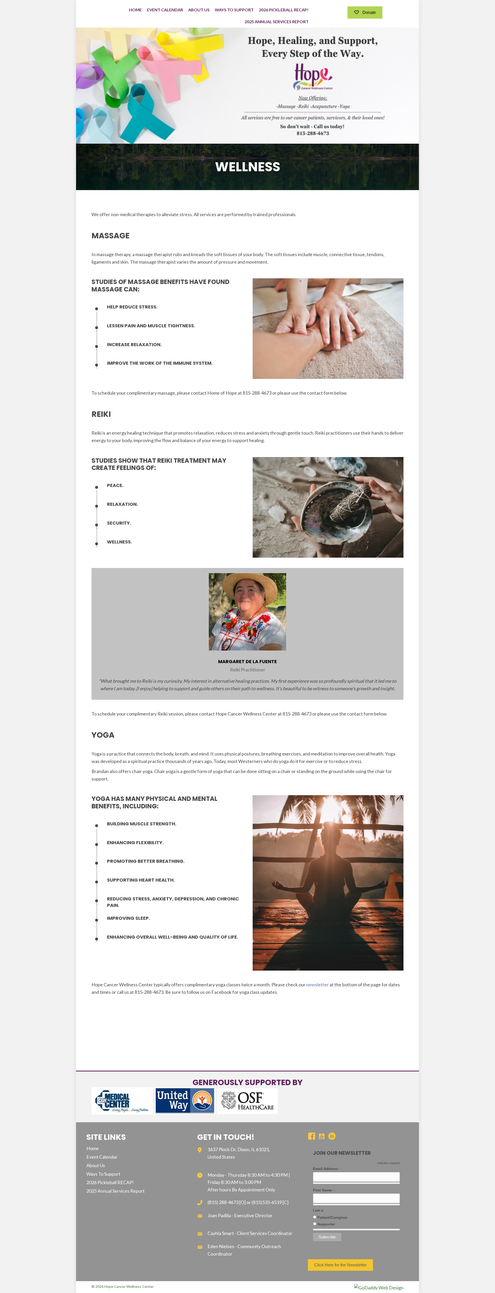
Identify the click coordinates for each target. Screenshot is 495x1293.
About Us (95, 1165)
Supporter (326, 1224)
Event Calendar (102, 1157)
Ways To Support (103, 1174)
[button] (365, 12)
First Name (324, 1190)
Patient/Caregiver (332, 1217)
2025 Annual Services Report (115, 1191)
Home (92, 1148)
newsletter (317, 984)
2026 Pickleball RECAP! (110, 1182)
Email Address (327, 1168)
